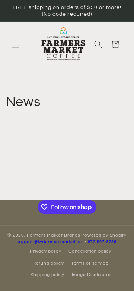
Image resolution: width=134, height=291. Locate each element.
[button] (15, 44)
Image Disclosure (91, 275)
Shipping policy (47, 275)
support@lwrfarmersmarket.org (51, 242)
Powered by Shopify (103, 235)
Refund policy (48, 263)
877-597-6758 (102, 242)
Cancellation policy (89, 251)
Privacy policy (45, 251)
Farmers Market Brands (53, 235)
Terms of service (90, 263)
